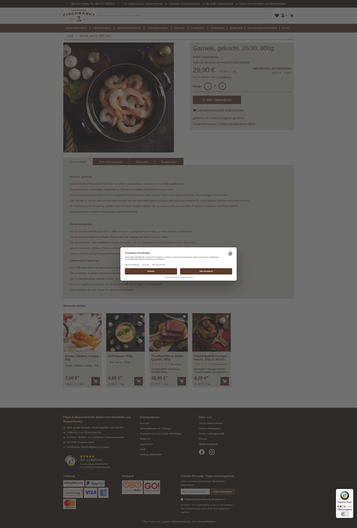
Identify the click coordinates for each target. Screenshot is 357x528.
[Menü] (351, 491)
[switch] (344, 514)
